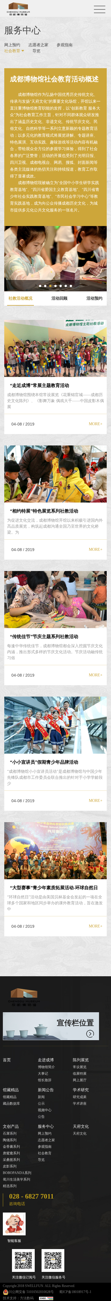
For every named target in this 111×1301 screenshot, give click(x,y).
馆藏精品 (11, 1090)
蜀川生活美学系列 (16, 1179)
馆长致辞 (45, 1080)
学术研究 (81, 1090)
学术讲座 (80, 1104)
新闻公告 (46, 1090)
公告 (41, 1117)
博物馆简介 (46, 1067)
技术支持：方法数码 (18, 1298)
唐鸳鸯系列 (11, 1153)
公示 (41, 1104)
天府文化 (81, 1126)
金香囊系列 (11, 1147)
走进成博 (46, 1060)
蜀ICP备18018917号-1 (75, 1292)
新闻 (41, 1097)
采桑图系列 (11, 1160)
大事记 (43, 1074)
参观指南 (65, 45)
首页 (7, 1060)
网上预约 (12, 45)
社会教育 (12, 51)
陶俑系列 (10, 1140)
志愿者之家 (38, 45)
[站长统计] (46, 1298)
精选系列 (10, 1186)
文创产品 (11, 1126)
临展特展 (80, 1074)
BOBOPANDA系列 (17, 1173)
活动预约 (94, 298)
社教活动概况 (20, 298)
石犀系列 (10, 1133)
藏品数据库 (11, 1104)
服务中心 (46, 1126)
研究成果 (80, 1097)
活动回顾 (59, 298)
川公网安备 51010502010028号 (31, 1292)
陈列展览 (81, 1060)
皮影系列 (10, 1166)
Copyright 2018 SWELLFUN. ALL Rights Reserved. (39, 1286)
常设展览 (80, 1067)
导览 (36, 51)
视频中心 (45, 1110)
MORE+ (95, 424)
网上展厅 (80, 1080)
